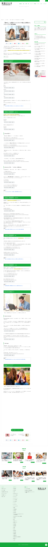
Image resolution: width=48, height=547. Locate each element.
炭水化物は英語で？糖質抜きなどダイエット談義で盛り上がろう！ (14, 285)
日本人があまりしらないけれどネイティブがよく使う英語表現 (18, 514)
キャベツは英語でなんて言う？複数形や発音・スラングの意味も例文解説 (39, 66)
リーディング (15, 504)
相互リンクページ (36, 29)
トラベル (38, 3)
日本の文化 (15, 512)
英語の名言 (15, 530)
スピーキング (44, 3)
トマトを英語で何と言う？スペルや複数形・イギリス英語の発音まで (39, 63)
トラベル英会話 (15, 499)
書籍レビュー (15, 538)
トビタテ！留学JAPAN (27, 488)
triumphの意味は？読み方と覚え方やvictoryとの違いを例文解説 (39, 44)
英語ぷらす (2, 19)
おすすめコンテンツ (16, 493)
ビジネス (41, 3)
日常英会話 (35, 3)
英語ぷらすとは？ (4, 488)
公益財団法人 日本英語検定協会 (28, 490)
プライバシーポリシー (4, 493)
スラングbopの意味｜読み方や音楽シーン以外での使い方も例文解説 (39, 49)
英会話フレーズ (15, 522)
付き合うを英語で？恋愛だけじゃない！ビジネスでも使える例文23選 (14, 229)
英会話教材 (15, 525)
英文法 (23, 3)
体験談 (14, 507)
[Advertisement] (24, 14)
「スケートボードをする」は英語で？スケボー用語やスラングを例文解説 (39, 46)
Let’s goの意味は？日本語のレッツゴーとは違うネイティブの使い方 (14, 105)
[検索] (45, 22)
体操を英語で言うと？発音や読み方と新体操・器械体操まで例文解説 (39, 61)
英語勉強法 (20, 3)
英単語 (26, 3)
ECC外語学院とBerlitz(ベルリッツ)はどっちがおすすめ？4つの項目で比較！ (15, 359)
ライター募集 (3, 490)
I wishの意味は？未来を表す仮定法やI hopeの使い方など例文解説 (39, 56)
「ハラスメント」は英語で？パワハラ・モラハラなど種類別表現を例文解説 (39, 54)
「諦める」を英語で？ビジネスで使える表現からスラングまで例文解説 (16, 19)
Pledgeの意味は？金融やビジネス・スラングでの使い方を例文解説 (39, 58)
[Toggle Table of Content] (7, 56)
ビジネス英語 (6, 19)
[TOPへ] (46, 545)
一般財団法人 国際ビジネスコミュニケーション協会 (29, 492)
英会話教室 (15, 488)
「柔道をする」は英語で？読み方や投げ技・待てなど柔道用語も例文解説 (39, 51)
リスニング (31, 3)
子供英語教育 (15, 509)
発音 (28, 3)
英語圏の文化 (15, 535)
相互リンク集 (3, 496)
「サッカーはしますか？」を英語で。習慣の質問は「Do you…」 (13, 191)
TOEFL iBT (15, 490)
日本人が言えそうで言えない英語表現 (18, 516)
